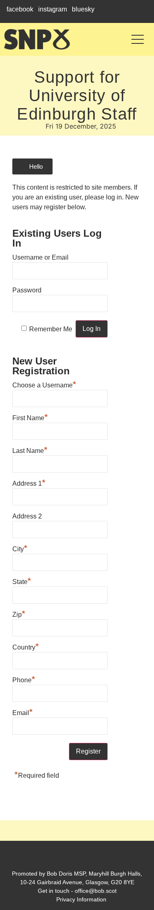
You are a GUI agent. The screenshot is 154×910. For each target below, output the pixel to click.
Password (26, 290)
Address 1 (29, 482)
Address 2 (27, 516)
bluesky (83, 9)
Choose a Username (44, 384)
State (21, 580)
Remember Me (50, 329)
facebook (20, 9)
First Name (30, 416)
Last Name (30, 449)
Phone (23, 679)
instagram (52, 9)
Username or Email (40, 257)
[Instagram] (77, 858)
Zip (18, 613)
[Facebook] (63, 858)
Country (25, 646)
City (20, 547)
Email (22, 711)
